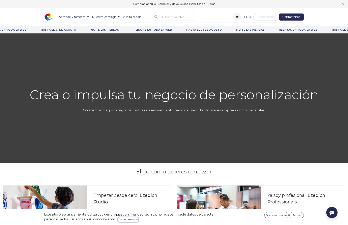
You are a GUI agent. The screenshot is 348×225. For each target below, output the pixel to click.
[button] (174, 17)
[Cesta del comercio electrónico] (237, 17)
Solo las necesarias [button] (276, 215)
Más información (128, 219)
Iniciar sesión (266, 17)
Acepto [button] (297, 215)
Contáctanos (291, 17)
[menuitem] (73, 17)
